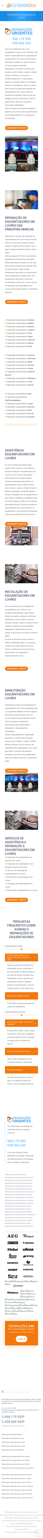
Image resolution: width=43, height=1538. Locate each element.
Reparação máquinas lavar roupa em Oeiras (17, 1494)
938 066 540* (14, 1422)
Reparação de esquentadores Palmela (18, 1220)
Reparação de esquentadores (15, 1174)
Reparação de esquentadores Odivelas (18, 1217)
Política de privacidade (12, 1532)
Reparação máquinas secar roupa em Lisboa (17, 1498)
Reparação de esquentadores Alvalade (18, 1183)
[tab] (21, 957)
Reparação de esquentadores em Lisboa (19, 1197)
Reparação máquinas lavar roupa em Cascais (17, 1486)
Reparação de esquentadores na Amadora (20, 1215)
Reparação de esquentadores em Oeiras (19, 1200)
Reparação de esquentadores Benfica (18, 1189)
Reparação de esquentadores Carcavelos (19, 1192)
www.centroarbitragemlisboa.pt (21, 1523)
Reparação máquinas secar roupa (13, 1446)
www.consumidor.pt (21, 1529)
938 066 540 (21, 43)
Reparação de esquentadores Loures (18, 1209)
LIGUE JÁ (21, 1339)
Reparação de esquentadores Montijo (18, 1212)
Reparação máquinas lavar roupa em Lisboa (17, 1490)
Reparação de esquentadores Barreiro (18, 1186)
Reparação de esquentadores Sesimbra (19, 1226)
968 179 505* (14, 1417)
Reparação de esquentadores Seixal (17, 1223)
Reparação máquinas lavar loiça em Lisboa (16, 1478)
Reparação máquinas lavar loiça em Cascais (17, 1475)
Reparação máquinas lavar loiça (13, 1438)
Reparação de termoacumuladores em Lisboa (18, 1468)
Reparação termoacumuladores (13, 1450)
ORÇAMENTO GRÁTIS (16, 128)
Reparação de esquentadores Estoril (17, 1206)
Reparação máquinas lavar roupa (13, 1442)
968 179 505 (21, 39)
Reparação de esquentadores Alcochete (19, 1177)
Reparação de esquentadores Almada (18, 1180)
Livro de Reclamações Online (29, 1532)
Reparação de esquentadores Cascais (18, 1195)
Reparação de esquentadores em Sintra (19, 1203)
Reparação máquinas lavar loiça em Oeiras (16, 1482)
